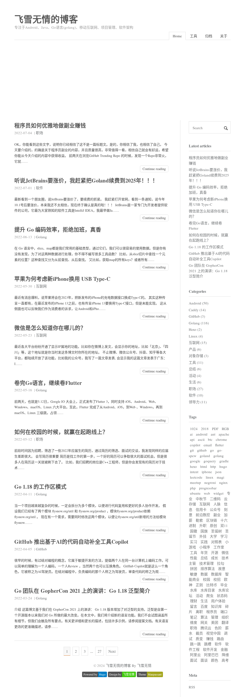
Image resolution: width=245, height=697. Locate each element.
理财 (193, 600)
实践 (204, 541)
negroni (210, 482)
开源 (214, 552)
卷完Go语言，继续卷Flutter (48, 383)
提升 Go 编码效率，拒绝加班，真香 (57, 229)
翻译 (225, 622)
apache (224, 434)
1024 (194, 428)
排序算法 (207, 568)
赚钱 (209, 638)
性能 (193, 557)
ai (191, 434)
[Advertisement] (122, 75)
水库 (193, 590)
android (201, 434)
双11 (224, 525)
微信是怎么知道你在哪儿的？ (50, 328)
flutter (219, 445)
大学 (213, 536)
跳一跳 (195, 644)
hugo (223, 466)
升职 (202, 525)
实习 (193, 541)
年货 (204, 552)
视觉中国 (213, 633)
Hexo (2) (195, 329)
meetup (195, 482)
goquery (210, 461)
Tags (192, 417)
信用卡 (201, 509)
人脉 (217, 504)
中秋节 (201, 498)
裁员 (199, 633)
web (207, 493)
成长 (214, 557)
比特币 (211, 584)
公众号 (215, 509)
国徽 (193, 531)
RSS (192, 687)
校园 (206, 579)
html (203, 466)
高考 (225, 660)
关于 (223, 35)
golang (218, 455)
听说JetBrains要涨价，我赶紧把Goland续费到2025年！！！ (86, 180)
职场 (39, 132)
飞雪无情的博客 (46, 19)
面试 (193, 660)
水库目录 (207, 590)
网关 (204, 622)
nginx (223, 482)
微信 (225, 552)
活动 (199, 595)
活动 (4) (195, 375)
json (218, 471)
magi (220, 477)
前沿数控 (203, 514)
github (202, 450)
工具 (193, 35)
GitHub (41, 549)
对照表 (216, 541)
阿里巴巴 (211, 654)
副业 (217, 514)
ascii (201, 439)
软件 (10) (196, 395)
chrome (221, 439)
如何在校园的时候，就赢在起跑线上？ (61, 432)
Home (177, 35)
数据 (204, 574)
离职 (199, 611)
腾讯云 (205, 627)
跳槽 (207, 644)
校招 (217, 579)
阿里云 (195, 654)
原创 (213, 525)
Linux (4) (196, 336)
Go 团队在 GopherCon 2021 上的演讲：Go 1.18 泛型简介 (82, 591)
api (192, 439)
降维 (225, 654)
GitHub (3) (197, 316)
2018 (205, 428)
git (192, 450)
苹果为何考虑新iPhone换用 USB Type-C (62, 279)
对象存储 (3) (198, 355)
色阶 (218, 627)
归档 (208, 35)
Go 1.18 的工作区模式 (40, 487)
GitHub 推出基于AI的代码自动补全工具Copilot (71, 542)
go (212, 450)
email (208, 445)
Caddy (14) (197, 309)
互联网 (41, 286)
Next (112, 651)
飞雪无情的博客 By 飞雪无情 (128, 665)
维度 (193, 622)
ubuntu (195, 493)
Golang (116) (199, 323)
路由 (220, 638)
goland (205, 455)
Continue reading (154, 168)
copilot (195, 445)
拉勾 (220, 563)
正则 (199, 584)
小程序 (204, 547)
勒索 (199, 520)
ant (213, 434)
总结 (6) (195, 368)
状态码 (222, 595)
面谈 (204, 660)
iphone (207, 471)
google (195, 461)
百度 (204, 606)
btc (210, 439)
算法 (204, 617)
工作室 (218, 547)
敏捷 (193, 574)
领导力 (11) (198, 401)
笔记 (193, 617)
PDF (215, 428)
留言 (193, 606)
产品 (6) (195, 349)
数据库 (216, 574)
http (213, 466)
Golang (41, 236)
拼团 (193, 568)
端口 (224, 611)
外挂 (202, 536)
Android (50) (198, 303)
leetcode (196, 477)
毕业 (224, 584)
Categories (197, 291)
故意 (221, 568)
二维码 (215, 498)
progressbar (208, 488)
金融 (224, 649)
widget (218, 493)
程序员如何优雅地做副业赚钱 (50, 125)
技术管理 (206, 563)
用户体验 (218, 600)
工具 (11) (196, 362)
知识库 (216, 606)
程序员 (211, 611)
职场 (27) (196, 388)
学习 (224, 536)
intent (194, 471)
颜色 (214, 660)
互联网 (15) (198, 342)
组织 (225, 617)
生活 (204, 600)
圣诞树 (216, 531)
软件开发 (210, 649)
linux (209, 477)
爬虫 (209, 595)
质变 (199, 638)
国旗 (204, 531)
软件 (39, 187)
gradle (224, 461)
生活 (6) (195, 382)
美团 (214, 622)
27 (99, 651)
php (193, 488)
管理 (214, 617)
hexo (193, 466)
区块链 (211, 520)
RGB (225, 428)
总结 (204, 557)
